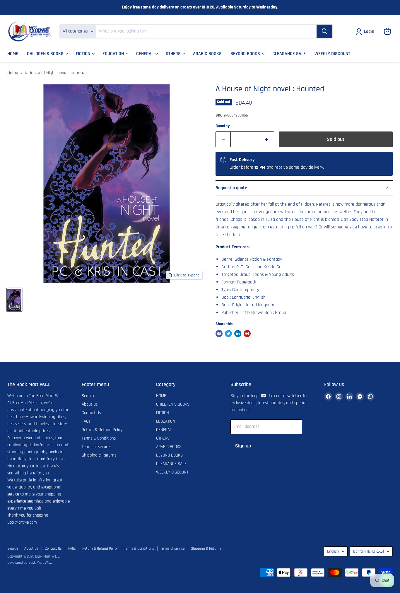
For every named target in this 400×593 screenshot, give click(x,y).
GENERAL (145, 54)
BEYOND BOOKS (245, 54)
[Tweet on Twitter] (228, 333)
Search (88, 396)
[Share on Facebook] (219, 333)
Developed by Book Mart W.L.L (29, 562)
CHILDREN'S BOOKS (46, 54)
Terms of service (96, 447)
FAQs (86, 421)
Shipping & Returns (99, 455)
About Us (90, 404)
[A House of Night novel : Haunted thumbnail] (14, 299)
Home (12, 73)
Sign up (243, 445)
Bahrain (368, 551)
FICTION (83, 54)
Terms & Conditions (99, 438)
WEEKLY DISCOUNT (332, 54)
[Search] (324, 31)
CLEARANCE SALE (289, 54)
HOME (12, 54)
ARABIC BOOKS (207, 54)
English (333, 551)
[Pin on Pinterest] (247, 333)
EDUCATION (113, 54)
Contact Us (91, 413)
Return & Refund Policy (102, 430)
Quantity (223, 126)
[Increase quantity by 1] (266, 139)
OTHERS (174, 54)
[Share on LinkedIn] (237, 333)
